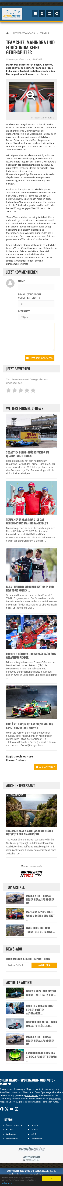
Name (21, 281)
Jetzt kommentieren (41, 358)
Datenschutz (12, 1138)
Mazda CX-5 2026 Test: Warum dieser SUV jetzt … (40, 915)
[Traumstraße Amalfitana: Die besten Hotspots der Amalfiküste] (31, 810)
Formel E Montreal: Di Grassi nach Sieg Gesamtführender (31, 655)
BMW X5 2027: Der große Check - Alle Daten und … (41, 993)
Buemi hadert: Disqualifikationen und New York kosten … (30, 588)
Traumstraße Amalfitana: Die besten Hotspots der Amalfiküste (29, 832)
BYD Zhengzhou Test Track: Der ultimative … (40, 930)
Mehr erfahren (7, 1183)
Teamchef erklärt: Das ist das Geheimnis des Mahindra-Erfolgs (27, 521)
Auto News (5, 1092)
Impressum (37, 1138)
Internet (24, 311)
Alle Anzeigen (47, 766)
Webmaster (12, 1134)
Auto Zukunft (31, 1095)
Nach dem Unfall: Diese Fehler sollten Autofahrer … (40, 1009)
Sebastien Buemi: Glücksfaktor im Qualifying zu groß (27, 454)
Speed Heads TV (14, 1124)
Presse (34, 1129)
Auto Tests (35, 1092)
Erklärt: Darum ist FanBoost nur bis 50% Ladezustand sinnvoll (29, 726)
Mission (35, 1124)
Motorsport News (20, 1092)
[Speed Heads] (12, 14)
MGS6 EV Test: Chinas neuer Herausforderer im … (40, 899)
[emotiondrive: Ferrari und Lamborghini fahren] (31, 1149)
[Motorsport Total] (31, 1158)
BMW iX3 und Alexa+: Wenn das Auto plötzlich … (41, 1024)
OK (51, 1178)
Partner (9, 1129)
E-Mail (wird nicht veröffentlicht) (29, 296)
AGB (33, 1134)
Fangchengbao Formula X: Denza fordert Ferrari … (41, 1056)
